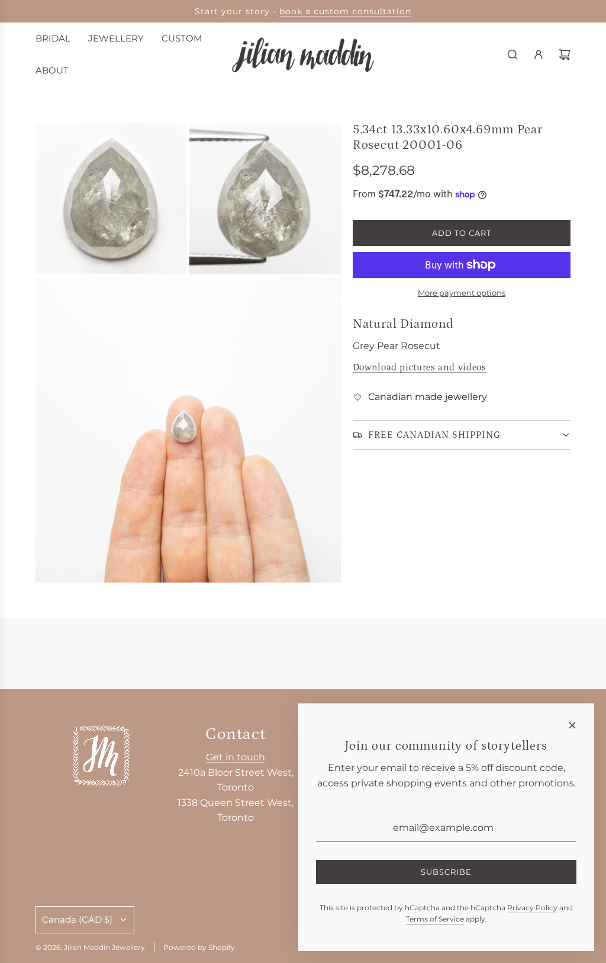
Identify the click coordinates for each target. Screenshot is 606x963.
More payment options (461, 292)
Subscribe (446, 871)
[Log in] (539, 54)
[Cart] (565, 54)
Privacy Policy (532, 907)
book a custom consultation (345, 11)
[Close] (572, 725)
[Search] (512, 54)
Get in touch (235, 757)
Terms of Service (435, 918)
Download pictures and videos (419, 367)
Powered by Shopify (199, 947)
